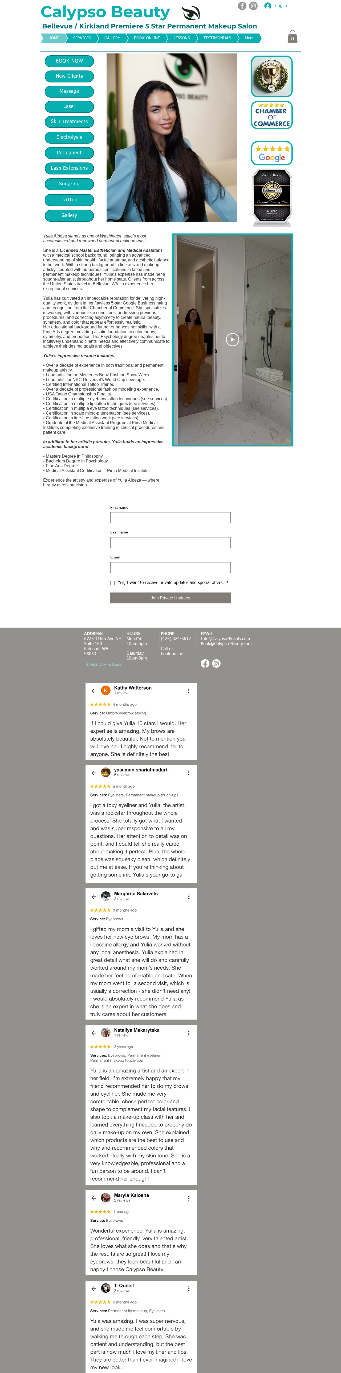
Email (115, 557)
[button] (292, 36)
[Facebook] (242, 6)
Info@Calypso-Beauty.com (225, 639)
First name (119, 507)
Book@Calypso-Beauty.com (226, 644)
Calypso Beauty (105, 11)
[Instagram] (253, 6)
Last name (119, 532)
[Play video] (232, 339)
